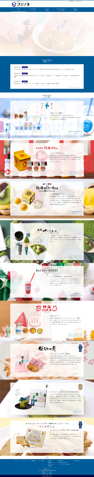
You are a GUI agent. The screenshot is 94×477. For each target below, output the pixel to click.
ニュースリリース (24, 460)
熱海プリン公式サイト (74, 173)
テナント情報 (41, 460)
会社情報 (49, 460)
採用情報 (71, 1)
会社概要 (50, 465)
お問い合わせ (78, 1)
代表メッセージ (51, 464)
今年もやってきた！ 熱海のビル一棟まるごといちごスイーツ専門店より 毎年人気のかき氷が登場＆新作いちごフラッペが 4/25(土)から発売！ (44, 69)
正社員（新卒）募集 (62, 462)
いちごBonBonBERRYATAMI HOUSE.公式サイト (74, 294)
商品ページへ (63, 173)
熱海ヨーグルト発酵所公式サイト (75, 132)
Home (18, 9)
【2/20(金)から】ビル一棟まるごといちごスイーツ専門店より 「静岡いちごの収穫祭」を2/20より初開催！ (37, 83)
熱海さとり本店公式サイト (74, 257)
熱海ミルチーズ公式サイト (74, 335)
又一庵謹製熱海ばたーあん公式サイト (75, 212)
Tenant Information (61, 9)
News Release (33, 9)
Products (47, 9)
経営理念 (50, 462)
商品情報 (33, 460)
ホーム (15, 460)
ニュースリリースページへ (74, 87)
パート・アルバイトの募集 (64, 464)
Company (75, 9)
